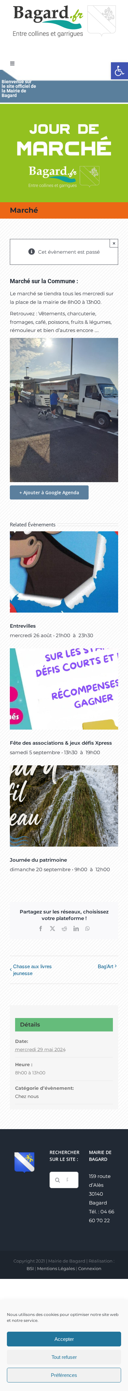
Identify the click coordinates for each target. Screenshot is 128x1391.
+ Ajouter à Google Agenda (49, 492)
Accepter (64, 1339)
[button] (119, 70)
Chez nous (27, 1096)
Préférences (64, 1375)
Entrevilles (23, 626)
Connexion (89, 1268)
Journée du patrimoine (38, 860)
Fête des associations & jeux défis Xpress (61, 743)
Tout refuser (64, 1357)
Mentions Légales (56, 1268)
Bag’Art (105, 966)
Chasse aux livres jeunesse (32, 969)
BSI (30, 1268)
